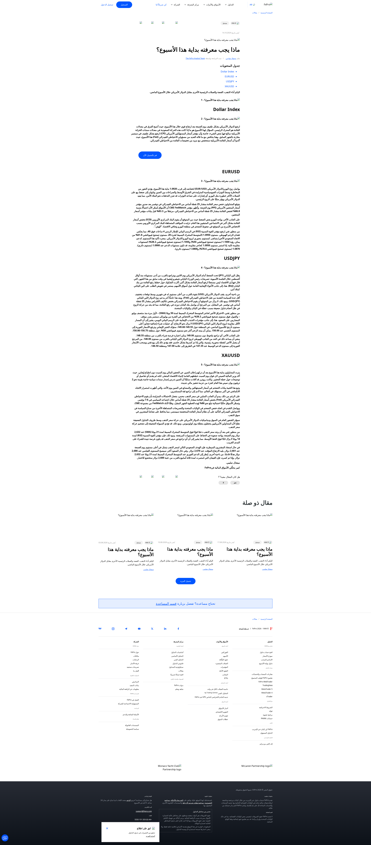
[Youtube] (139, 628)
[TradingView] (100, 628)
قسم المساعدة (166, 603)
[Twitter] (152, 628)
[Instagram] (113, 628)
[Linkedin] (165, 628)
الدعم (129, 800)
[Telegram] (126, 628)
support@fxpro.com (144, 811)
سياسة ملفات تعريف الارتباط (193, 803)
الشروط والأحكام (177, 800)
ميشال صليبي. (231, 58)
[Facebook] (178, 628)
